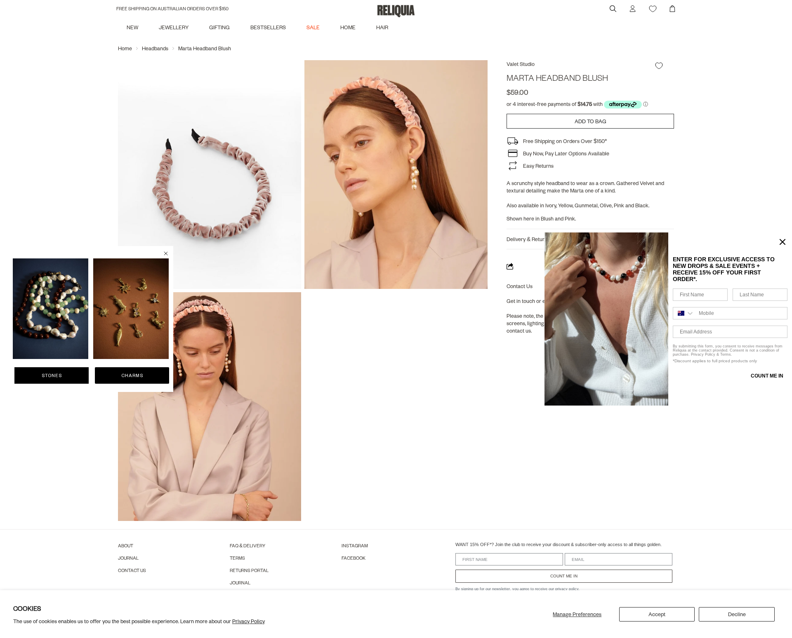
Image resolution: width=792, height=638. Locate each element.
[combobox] (684, 313)
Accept (656, 614)
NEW (132, 27)
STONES (52, 375)
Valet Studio (521, 64)
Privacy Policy (248, 621)
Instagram (355, 545)
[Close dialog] (166, 253)
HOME (348, 27)
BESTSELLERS (268, 27)
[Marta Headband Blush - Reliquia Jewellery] (396, 174)
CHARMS (132, 375)
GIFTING (219, 27)
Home (125, 48)
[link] (50, 308)
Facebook (353, 558)
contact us (519, 330)
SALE (313, 27)
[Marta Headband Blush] (209, 174)
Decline (737, 614)
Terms (237, 558)
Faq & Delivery (247, 545)
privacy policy (566, 589)
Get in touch (521, 301)
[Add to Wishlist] (659, 65)
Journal (128, 558)
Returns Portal (249, 570)
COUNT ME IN (564, 576)
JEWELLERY (174, 27)
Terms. (725, 354)
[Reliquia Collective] (396, 11)
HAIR (382, 27)
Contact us (132, 570)
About (125, 545)
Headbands (155, 48)
